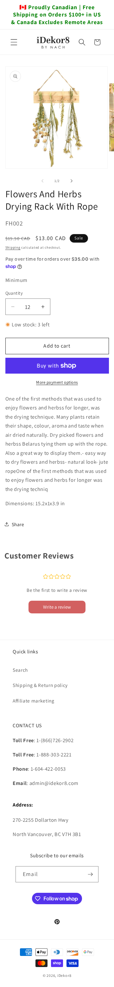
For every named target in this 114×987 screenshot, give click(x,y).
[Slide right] (72, 181)
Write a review (57, 607)
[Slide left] (42, 181)
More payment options (57, 382)
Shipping (13, 247)
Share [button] (18, 524)
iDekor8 (64, 975)
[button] (14, 42)
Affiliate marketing (33, 700)
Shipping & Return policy (40, 685)
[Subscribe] (90, 874)
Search (20, 670)
